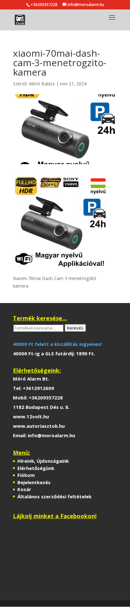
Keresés (75, 328)
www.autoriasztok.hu (39, 426)
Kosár (24, 489)
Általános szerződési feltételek (54, 496)
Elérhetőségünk (35, 468)
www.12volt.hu (31, 416)
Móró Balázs (42, 84)
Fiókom (26, 475)
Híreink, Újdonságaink (43, 461)
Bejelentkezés (33, 482)
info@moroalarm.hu (51, 435)
